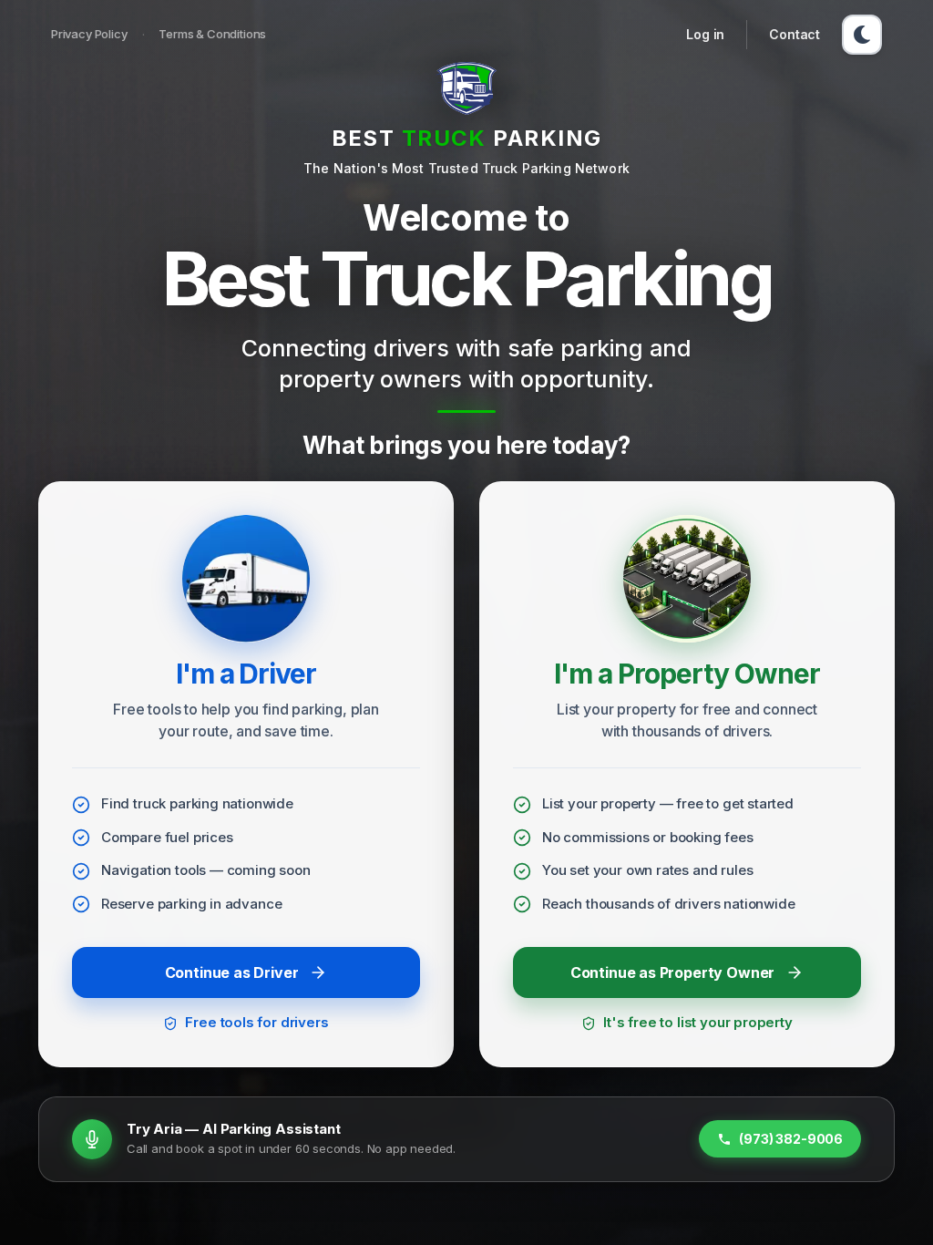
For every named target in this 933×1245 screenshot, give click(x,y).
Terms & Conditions (212, 33)
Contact (794, 34)
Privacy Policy (89, 33)
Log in (705, 34)
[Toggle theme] (862, 35)
